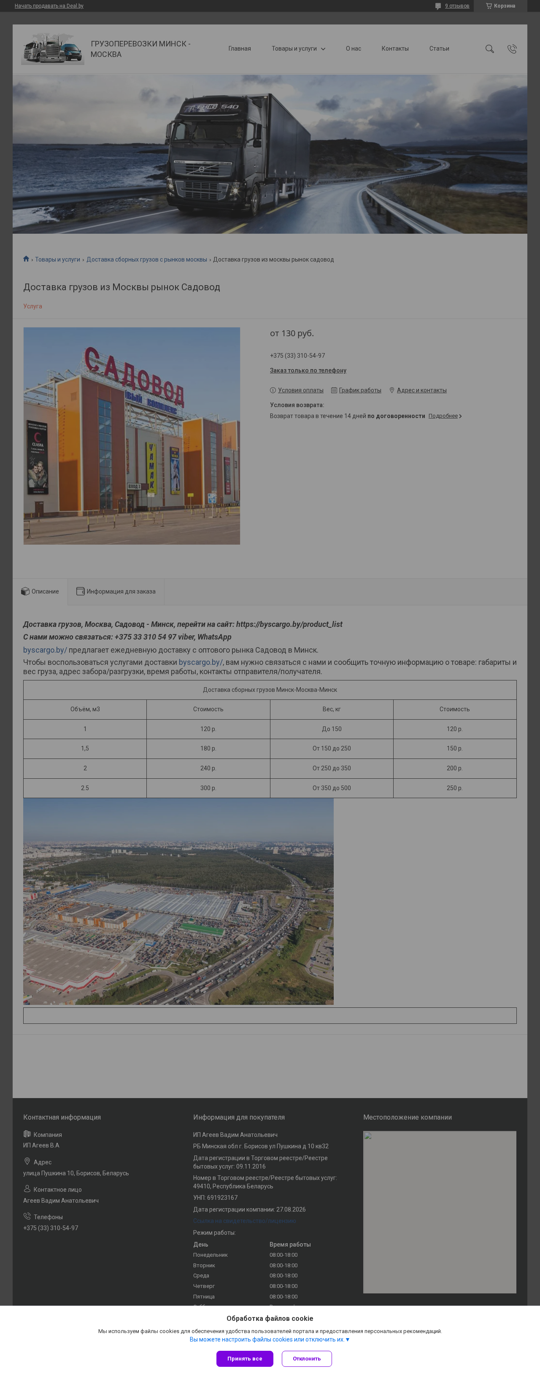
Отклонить (307, 1358)
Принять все (244, 1358)
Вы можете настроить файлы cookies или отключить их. (267, 1339)
